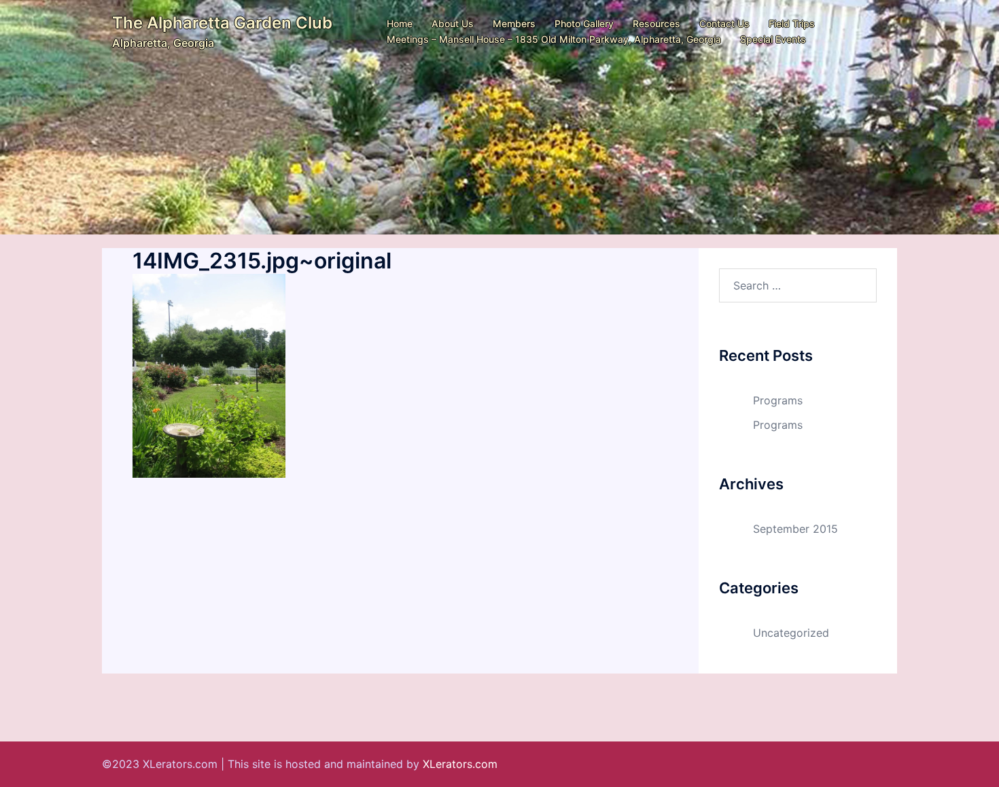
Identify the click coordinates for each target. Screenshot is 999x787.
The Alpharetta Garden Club (222, 23)
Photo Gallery (584, 23)
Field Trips (792, 23)
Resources (656, 23)
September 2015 (795, 529)
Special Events (773, 39)
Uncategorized (791, 633)
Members (514, 23)
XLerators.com (460, 764)
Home (400, 23)
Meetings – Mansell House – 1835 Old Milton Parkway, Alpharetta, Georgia (554, 39)
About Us (453, 23)
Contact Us (724, 23)
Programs (778, 400)
